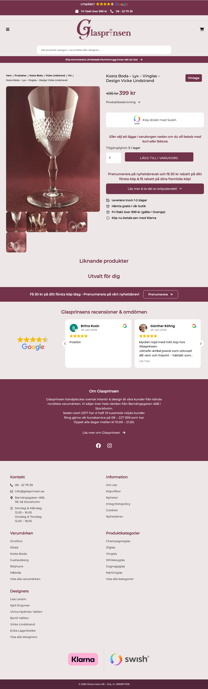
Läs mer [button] (144, 361)
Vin (70, 75)
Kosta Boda (36, 75)
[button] (104, 4)
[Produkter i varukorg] (202, 29)
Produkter (21, 75)
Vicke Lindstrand (55, 75)
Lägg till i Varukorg (159, 158)
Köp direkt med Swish (159, 120)
